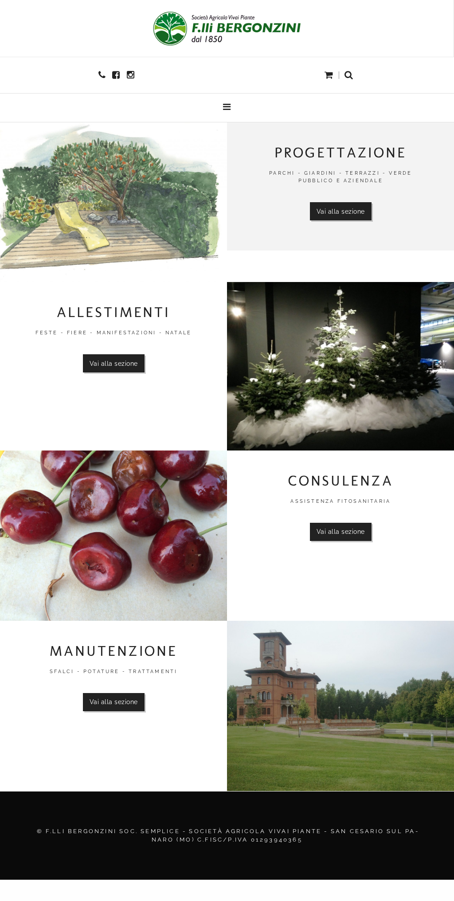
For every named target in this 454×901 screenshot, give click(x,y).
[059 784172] (103, 75)
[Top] (427, 874)
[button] (348, 75)
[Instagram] (132, 75)
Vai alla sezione (341, 211)
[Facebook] (117, 75)
